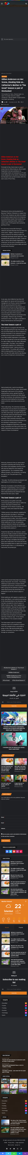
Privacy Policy (11, 1142)
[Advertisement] (14, 22)
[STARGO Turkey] (7, 3)
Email (3, 822)
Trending (4, 1008)
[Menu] (2, 4)
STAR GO (19, 1140)
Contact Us (17, 1145)
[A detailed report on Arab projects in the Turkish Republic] (23, 1091)
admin (5, 102)
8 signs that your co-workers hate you (19, 784)
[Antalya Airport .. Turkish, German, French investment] (5, 1091)
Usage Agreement (19, 1142)
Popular (21, 927)
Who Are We (11, 1145)
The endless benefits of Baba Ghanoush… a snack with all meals (18, 262)
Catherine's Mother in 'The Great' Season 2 (14, 668)
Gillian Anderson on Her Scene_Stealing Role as (14, 676)
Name (3, 817)
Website (3, 828)
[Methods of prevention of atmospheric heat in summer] (5, 256)
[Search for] (26, 4)
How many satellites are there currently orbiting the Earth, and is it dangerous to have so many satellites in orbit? (18, 1130)
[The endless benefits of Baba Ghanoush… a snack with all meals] (5, 263)
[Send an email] (6, 102)
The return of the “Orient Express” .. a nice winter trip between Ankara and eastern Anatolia (18, 1122)
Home (4, 73)
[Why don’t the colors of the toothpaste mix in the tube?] (5, 877)
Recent (7, 927)
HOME (5, 1142)
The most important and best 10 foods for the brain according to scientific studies (6, 769)
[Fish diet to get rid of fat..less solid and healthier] (7, 778)
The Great (6, 680)
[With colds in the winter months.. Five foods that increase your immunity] (21, 761)
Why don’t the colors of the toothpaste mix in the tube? (17, 876)
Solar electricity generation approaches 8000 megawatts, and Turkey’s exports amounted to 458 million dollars (18, 891)
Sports (3, 1015)
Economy (4, 1010)
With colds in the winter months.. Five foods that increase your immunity (20, 768)
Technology (5, 1012)
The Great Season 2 (19, 680)
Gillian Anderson (14, 672)
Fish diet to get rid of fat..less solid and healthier (6, 784)
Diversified (8, 73)
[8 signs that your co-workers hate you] (21, 778)
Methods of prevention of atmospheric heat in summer (17, 255)
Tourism (4, 1005)
